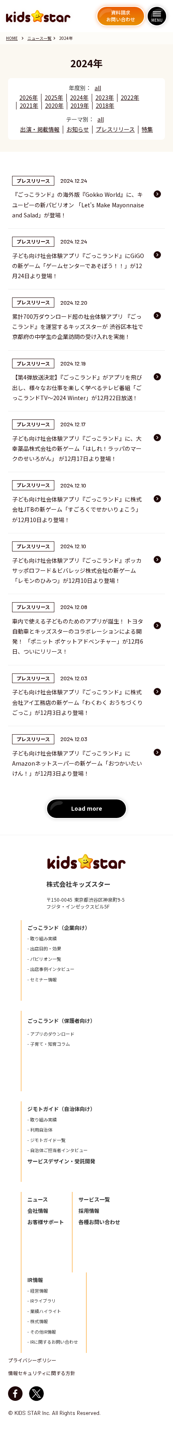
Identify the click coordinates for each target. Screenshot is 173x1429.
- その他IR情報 (41, 1332)
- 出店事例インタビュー (50, 969)
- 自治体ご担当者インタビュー (57, 1150)
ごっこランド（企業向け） (58, 927)
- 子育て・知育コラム (48, 1044)
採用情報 (88, 1210)
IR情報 (35, 1280)
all (98, 88)
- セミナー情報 (42, 980)
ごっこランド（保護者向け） (61, 1020)
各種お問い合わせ (99, 1222)
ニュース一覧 (39, 38)
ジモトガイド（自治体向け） (61, 1109)
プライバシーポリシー (32, 1360)
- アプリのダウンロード (50, 1034)
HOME (12, 38)
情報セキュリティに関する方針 (41, 1373)
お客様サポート (45, 1222)
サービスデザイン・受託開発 (61, 1161)
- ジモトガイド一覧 (46, 1140)
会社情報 (37, 1210)
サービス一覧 (94, 1199)
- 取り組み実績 (42, 938)
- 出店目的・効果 (44, 949)
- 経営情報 (37, 1291)
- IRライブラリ (41, 1301)
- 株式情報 (37, 1321)
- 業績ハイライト (44, 1311)
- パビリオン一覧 (44, 959)
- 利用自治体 (39, 1130)
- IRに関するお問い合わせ (52, 1342)
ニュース (37, 1199)
